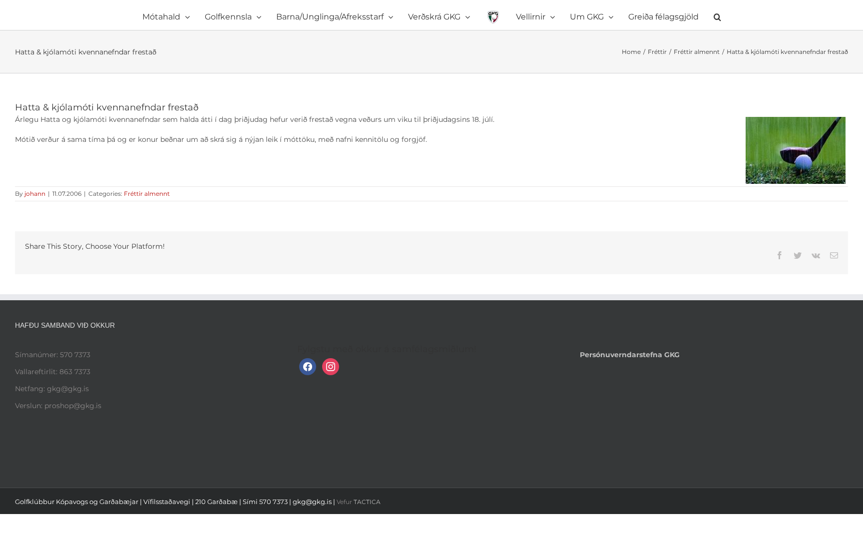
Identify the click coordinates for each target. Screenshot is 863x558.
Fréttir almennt (147, 193)
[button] (662, 15)
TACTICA (367, 502)
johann (34, 193)
